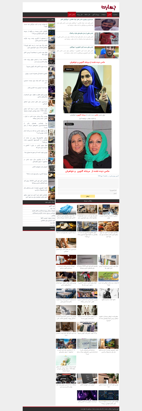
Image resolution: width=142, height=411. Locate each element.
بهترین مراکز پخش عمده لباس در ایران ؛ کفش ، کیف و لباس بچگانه (87, 301)
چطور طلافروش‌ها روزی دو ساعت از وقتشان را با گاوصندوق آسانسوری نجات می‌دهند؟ (87, 235)
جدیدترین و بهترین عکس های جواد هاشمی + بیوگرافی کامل (77, 19)
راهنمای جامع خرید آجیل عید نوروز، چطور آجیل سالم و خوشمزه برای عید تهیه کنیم (108, 235)
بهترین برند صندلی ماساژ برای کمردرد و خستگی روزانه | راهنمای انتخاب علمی (66, 317)
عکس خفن (72, 14)
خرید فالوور (52, 206)
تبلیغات (103, 14)
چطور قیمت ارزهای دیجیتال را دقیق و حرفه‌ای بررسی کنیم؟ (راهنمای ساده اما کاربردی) (108, 318)
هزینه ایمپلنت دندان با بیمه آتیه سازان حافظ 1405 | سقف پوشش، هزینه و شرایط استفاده (66, 369)
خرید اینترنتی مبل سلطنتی (48, 220)
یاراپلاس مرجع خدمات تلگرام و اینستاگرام (44, 213)
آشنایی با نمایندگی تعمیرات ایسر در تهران (109, 217)
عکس (109, 14)
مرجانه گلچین (83, 171)
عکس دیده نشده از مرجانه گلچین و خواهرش (87, 62)
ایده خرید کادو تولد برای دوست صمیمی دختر (66, 334)
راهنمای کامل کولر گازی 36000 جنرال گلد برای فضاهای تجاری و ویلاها (87, 267)
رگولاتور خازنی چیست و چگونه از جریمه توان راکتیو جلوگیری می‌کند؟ (109, 403)
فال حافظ (87, 14)
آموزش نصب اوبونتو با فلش (87, 385)
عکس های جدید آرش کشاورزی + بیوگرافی (81, 47)
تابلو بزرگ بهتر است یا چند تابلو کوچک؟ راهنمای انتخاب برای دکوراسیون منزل (87, 217)
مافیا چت (52, 223)
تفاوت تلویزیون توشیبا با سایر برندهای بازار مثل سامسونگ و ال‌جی (108, 351)
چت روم (52, 208)
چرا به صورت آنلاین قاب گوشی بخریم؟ (87, 333)
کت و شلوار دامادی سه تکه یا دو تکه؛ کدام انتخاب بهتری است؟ (87, 317)
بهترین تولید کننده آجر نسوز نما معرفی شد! (108, 386)
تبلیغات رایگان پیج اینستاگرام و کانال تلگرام (43, 211)
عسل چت (52, 225)
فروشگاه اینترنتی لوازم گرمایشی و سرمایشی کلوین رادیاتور (66, 267)
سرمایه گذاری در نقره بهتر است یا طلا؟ (66, 233)
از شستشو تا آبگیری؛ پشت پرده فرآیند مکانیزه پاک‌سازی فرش (66, 301)
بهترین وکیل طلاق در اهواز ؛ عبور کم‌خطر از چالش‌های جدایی (66, 284)
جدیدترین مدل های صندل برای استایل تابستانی (66, 250)
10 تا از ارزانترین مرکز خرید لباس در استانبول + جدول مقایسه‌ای (66, 351)
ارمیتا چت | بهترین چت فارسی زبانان (87, 402)
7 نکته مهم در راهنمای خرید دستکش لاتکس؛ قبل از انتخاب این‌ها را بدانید (66, 217)
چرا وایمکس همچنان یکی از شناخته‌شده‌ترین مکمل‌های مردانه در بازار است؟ (87, 352)
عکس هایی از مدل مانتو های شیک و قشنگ (81, 33)
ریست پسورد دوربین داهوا (48, 218)
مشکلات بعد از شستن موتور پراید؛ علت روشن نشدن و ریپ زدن (66, 386)
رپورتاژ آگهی (95, 14)
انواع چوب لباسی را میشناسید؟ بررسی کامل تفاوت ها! (108, 267)
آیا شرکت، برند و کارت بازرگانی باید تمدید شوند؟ (108, 284)
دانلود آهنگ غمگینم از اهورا (108, 300)
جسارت (115, 14)
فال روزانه (79, 14)
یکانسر (53, 216)
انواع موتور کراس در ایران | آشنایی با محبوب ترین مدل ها (87, 284)
